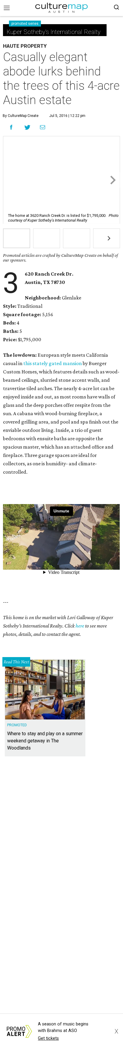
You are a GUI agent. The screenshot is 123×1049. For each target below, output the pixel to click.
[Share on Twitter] (27, 127)
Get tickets (48, 1038)
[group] (16, 238)
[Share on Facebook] (11, 127)
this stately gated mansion (52, 363)
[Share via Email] (42, 127)
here (80, 626)
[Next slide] (112, 180)
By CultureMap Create (21, 116)
